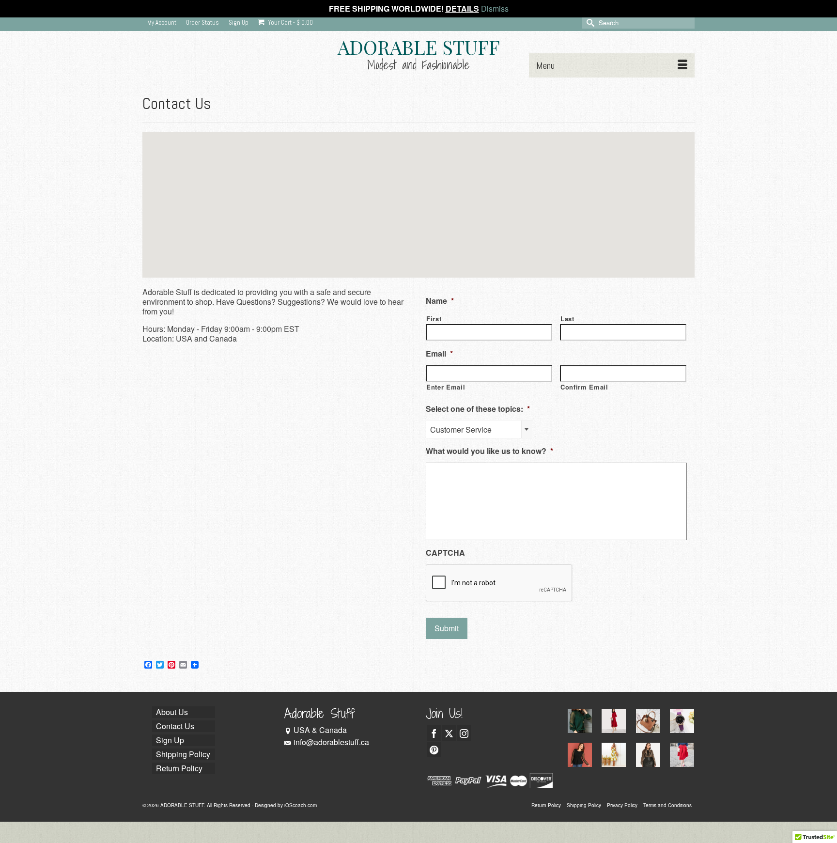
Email (439, 354)
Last (567, 318)
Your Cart (290, 22)
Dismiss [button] (495, 8)
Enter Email (445, 386)
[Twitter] (449, 733)
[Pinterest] (434, 750)
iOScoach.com (300, 805)
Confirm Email (584, 386)
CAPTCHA (445, 553)
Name (440, 301)
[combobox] (479, 429)
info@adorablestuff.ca (331, 742)
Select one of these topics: (478, 409)
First (433, 318)
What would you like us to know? (489, 451)
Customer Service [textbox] (461, 429)
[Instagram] (464, 733)
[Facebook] (434, 733)
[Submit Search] (589, 22)
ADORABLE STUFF (419, 47)
